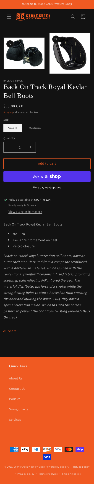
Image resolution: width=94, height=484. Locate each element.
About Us (16, 378)
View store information (25, 212)
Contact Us (17, 389)
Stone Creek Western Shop (29, 466)
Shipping (8, 112)
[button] (9, 17)
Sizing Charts (18, 409)
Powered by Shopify (57, 466)
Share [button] (12, 331)
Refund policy (81, 466)
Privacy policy (25, 473)
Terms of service (48, 473)
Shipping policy (71, 473)
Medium (37, 129)
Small (12, 128)
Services (15, 419)
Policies (15, 399)
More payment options (47, 187)
